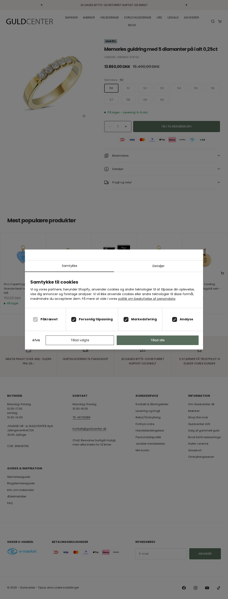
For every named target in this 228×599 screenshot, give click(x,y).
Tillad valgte (80, 340)
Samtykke (69, 266)
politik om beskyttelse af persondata (146, 298)
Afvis (36, 340)
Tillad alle (158, 340)
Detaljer (159, 266)
